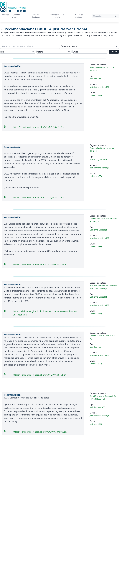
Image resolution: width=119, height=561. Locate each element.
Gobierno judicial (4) (98, 159)
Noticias (5, 15)
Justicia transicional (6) (99, 87)
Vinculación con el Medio (57, 16)
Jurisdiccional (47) (97, 78)
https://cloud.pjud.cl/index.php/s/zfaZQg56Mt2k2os (38, 127)
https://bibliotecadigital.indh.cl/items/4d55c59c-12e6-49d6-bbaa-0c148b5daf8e (45, 313)
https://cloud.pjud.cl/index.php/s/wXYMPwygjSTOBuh (39, 374)
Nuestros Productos (36, 16)
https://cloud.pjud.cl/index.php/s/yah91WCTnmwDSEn (40, 431)
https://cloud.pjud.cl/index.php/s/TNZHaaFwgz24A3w (39, 264)
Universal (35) (96, 95)
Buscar (114, 52)
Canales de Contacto (78, 16)
